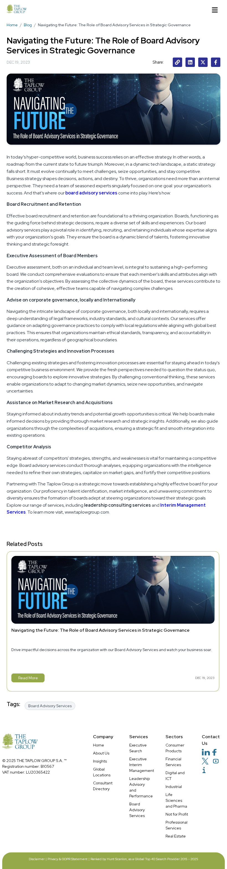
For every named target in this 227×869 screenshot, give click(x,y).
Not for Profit (177, 814)
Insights (100, 761)
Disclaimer (37, 859)
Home (12, 24)
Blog (28, 24)
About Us (101, 753)
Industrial (174, 786)
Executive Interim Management (141, 764)
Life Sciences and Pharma (176, 800)
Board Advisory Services (137, 810)
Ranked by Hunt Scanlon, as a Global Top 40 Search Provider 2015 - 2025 (144, 859)
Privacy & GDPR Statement (67, 859)
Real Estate (176, 836)
